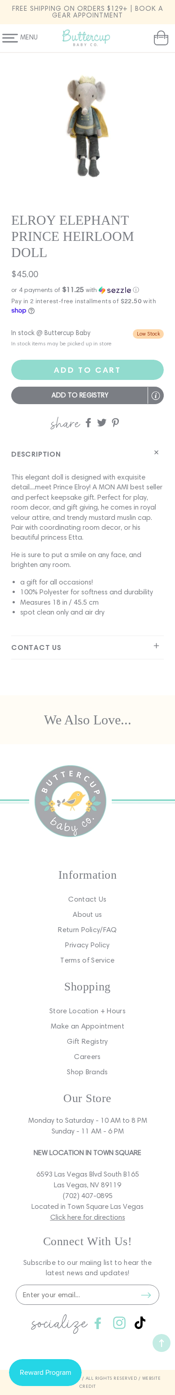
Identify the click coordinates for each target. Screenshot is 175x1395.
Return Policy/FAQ (87, 929)
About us (87, 914)
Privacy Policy (87, 945)
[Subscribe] (146, 1295)
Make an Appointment (87, 1026)
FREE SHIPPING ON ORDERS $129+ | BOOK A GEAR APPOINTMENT (87, 11)
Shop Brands (87, 1072)
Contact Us (87, 899)
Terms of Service (87, 960)
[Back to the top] (162, 1343)
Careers (87, 1056)
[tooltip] (155, 395)
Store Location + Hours (87, 1011)
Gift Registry (87, 1041)
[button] (160, 38)
